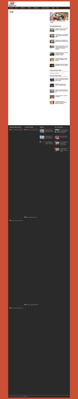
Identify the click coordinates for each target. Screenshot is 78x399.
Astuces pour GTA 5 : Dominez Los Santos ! (61, 96)
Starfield (23, 7)
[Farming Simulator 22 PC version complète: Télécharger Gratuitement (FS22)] (52, 55)
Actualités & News (29, 127)
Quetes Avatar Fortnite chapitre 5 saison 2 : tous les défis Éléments (49, 137)
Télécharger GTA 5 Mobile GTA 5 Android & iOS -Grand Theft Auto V (61, 41)
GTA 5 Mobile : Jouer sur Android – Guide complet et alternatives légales (61, 35)
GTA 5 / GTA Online (59, 127)
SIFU (57, 7)
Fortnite (29, 7)
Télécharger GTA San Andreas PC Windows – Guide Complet (61, 29)
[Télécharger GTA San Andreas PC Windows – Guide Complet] (52, 31)
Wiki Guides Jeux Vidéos (55, 75)
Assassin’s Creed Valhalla (15, 127)
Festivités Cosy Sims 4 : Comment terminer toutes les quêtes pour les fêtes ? (61, 102)
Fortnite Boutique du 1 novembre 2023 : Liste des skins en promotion (49, 142)
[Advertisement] (59, 114)
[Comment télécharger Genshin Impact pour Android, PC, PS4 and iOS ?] (52, 60)
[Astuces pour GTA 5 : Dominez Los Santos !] (52, 97)
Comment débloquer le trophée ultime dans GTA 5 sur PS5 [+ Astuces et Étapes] (64, 143)
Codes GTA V (36, 7)
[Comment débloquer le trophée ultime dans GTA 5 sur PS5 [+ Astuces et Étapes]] (57, 144)
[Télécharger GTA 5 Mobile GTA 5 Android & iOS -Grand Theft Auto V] (52, 42)
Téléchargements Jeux (55, 26)
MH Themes (25, 396)
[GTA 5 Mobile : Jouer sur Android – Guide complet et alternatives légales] (52, 36)
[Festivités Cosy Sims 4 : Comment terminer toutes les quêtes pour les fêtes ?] (52, 103)
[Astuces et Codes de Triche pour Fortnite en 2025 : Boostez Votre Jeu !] (52, 92)
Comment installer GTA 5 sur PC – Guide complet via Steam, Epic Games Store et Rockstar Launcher (61, 47)
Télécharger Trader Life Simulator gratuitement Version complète (61, 65)
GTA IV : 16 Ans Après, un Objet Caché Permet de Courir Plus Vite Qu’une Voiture (61, 79)
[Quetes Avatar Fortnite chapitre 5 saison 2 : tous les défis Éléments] (42, 138)
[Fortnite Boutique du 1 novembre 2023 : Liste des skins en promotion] (42, 225)
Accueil (11, 7)
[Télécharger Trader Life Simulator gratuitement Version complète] (52, 66)
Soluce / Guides (45, 7)
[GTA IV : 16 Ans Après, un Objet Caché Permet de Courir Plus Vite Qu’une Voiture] (52, 80)
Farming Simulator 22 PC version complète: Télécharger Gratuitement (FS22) (61, 53)
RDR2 (53, 7)
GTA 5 (16, 7)
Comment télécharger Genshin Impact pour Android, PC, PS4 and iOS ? (61, 59)
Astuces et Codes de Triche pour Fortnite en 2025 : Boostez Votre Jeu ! (61, 90)
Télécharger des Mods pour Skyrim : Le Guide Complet (60, 85)
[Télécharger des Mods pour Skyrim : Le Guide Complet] (52, 86)
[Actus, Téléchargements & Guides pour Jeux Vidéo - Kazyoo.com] (12, 6)
